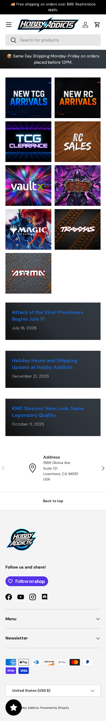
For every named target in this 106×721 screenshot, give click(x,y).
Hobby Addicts (28, 708)
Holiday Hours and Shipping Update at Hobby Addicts (45, 364)
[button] (97, 25)
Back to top (53, 501)
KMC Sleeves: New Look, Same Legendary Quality (48, 411)
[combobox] (53, 40)
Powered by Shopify (54, 708)
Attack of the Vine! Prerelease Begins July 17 (47, 315)
